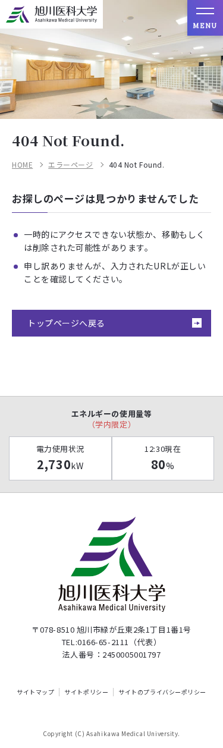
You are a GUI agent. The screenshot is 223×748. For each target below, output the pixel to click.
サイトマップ (35, 692)
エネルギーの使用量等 (111, 419)
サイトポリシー (86, 692)
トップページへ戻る (66, 323)
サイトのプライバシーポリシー (162, 692)
